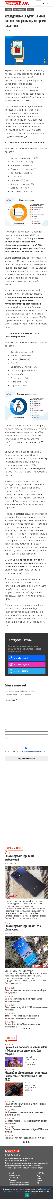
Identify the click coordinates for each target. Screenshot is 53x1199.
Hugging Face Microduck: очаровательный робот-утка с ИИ (25, 1138)
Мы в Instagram (21, 664)
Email (8, 739)
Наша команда (13, 1178)
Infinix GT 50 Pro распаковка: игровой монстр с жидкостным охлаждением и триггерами (22, 1017)
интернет (8, 10)
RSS (38, 1183)
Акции (39, 1176)
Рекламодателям (14, 1175)
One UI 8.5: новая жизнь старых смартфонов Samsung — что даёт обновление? (25, 1000)
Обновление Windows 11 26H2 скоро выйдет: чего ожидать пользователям (26, 1122)
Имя (7, 729)
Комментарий (11, 700)
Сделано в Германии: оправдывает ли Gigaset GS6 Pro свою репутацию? (26, 1130)
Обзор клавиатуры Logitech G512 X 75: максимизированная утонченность (26, 1008)
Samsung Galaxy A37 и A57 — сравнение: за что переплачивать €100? (22, 1025)
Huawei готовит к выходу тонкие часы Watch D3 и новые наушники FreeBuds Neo (25, 1105)
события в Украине (19, 10)
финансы (30, 10)
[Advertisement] (26, 793)
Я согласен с (25, 751)
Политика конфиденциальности (19, 1185)
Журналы (40, 1181)
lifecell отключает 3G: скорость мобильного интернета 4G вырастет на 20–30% (25, 1113)
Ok (27, 1195)
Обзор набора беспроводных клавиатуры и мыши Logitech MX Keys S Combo (26, 991)
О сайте (12, 1172)
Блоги (39, 1178)
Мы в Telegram (21, 671)
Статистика (12, 1180)
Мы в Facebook (21, 658)
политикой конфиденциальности (31, 751)
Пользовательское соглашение (19, 1182)
